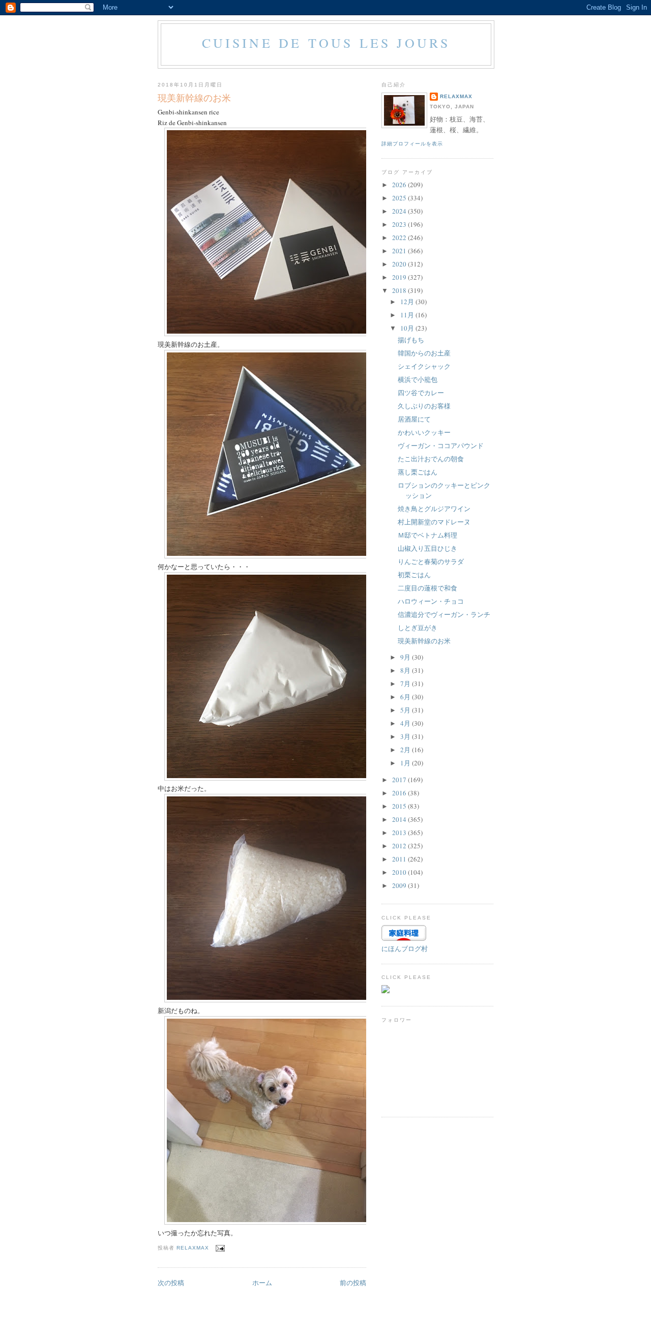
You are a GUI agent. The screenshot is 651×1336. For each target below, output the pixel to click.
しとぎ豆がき (417, 627)
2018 (400, 290)
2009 (400, 885)
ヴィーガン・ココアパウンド (441, 445)
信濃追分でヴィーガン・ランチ (444, 614)
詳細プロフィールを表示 (412, 143)
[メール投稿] (220, 1248)
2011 (400, 859)
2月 (406, 749)
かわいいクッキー (424, 432)
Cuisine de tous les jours (326, 42)
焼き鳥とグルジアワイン (434, 508)
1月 (406, 762)
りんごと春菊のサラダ (431, 561)
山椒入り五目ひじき (427, 548)
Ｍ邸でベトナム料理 (427, 535)
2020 (400, 264)
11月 (408, 314)
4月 (406, 723)
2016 (400, 792)
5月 (406, 710)
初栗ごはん (414, 574)
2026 (400, 184)
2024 (400, 211)
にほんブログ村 (404, 948)
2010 (400, 872)
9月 (406, 657)
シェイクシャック (424, 366)
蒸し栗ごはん (417, 472)
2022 (400, 237)
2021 (400, 250)
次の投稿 (171, 1282)
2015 (400, 806)
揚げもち (411, 339)
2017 (400, 779)
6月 (406, 696)
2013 (400, 832)
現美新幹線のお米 (424, 640)
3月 (406, 736)
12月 (408, 301)
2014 (400, 819)
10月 (408, 328)
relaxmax (456, 96)
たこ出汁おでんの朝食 (431, 458)
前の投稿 (353, 1282)
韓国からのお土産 (424, 353)
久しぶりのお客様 (424, 405)
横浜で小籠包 (417, 379)
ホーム (262, 1282)
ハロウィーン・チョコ (431, 601)
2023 (400, 224)
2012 (400, 845)
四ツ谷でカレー (421, 392)
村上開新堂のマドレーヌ (434, 521)
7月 (406, 683)
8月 (406, 670)
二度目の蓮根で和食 (427, 587)
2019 (400, 277)
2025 (400, 197)
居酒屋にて (414, 419)
